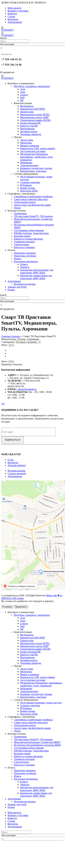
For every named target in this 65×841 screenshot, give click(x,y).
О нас (11, 459)
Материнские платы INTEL (35, 114)
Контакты (13, 19)
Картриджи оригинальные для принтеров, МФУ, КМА (36, 271)
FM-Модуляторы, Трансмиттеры (31, 233)
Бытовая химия (22, 236)
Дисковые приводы (30, 134)
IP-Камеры (26, 185)
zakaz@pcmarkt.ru (27, 389)
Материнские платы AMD (34, 117)
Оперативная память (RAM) (35, 120)
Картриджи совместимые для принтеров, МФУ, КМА (36, 277)
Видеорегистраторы (24, 284)
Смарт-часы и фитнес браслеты (31, 199)
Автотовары (14, 281)
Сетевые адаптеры (30, 182)
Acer (22, 89)
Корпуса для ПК (29, 125)
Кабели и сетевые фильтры (28, 238)
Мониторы (26, 142)
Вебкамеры (26, 162)
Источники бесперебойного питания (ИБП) (37, 745)
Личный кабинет (17, 465)
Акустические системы (32, 151)
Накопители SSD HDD (32, 109)
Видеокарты (26, 106)
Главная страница (10, 336)
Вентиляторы (27, 128)
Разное (11, 289)
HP (22, 100)
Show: (4, 345)
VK (3, 403)
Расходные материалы (26, 261)
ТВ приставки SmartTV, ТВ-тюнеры (33, 216)
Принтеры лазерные (25, 253)
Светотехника (21, 244)
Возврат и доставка (18, 10)
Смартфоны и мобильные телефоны (33, 196)
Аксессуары (26, 140)
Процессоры (27, 111)
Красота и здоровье (24, 247)
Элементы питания (24, 241)
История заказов (16, 470)
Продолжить (21, 607)
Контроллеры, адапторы (33, 171)
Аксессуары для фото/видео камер (32, 205)
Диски (17, 207)
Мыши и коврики (29, 145)
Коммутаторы (27, 188)
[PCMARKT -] (7, 78)
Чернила (24, 267)
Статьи (11, 16)
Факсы (17, 258)
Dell (22, 97)
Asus (22, 92)
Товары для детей (17, 287)
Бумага (24, 264)
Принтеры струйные (25, 255)
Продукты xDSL (29, 190)
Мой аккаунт (14, 8)
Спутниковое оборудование (29, 230)
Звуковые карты (28, 131)
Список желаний (17, 473)
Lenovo (24, 94)
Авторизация (15, 22)
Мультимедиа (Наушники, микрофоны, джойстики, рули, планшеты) (36, 157)
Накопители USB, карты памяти (37, 148)
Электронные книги (25, 202)
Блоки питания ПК (30, 123)
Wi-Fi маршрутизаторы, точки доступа (41, 702)
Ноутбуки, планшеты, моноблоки (32, 86)
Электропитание (29, 165)
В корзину (7, 607)
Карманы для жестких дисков (36, 168)
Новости (12, 13)
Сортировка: (8, 342)
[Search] (2, 839)
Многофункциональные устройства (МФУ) (37, 742)
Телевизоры (20, 213)
